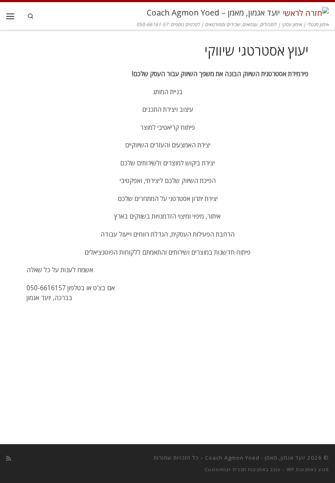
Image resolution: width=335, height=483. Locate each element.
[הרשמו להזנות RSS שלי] (8, 458)
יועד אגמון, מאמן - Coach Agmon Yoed (255, 457)
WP (291, 469)
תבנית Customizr (225, 469)
